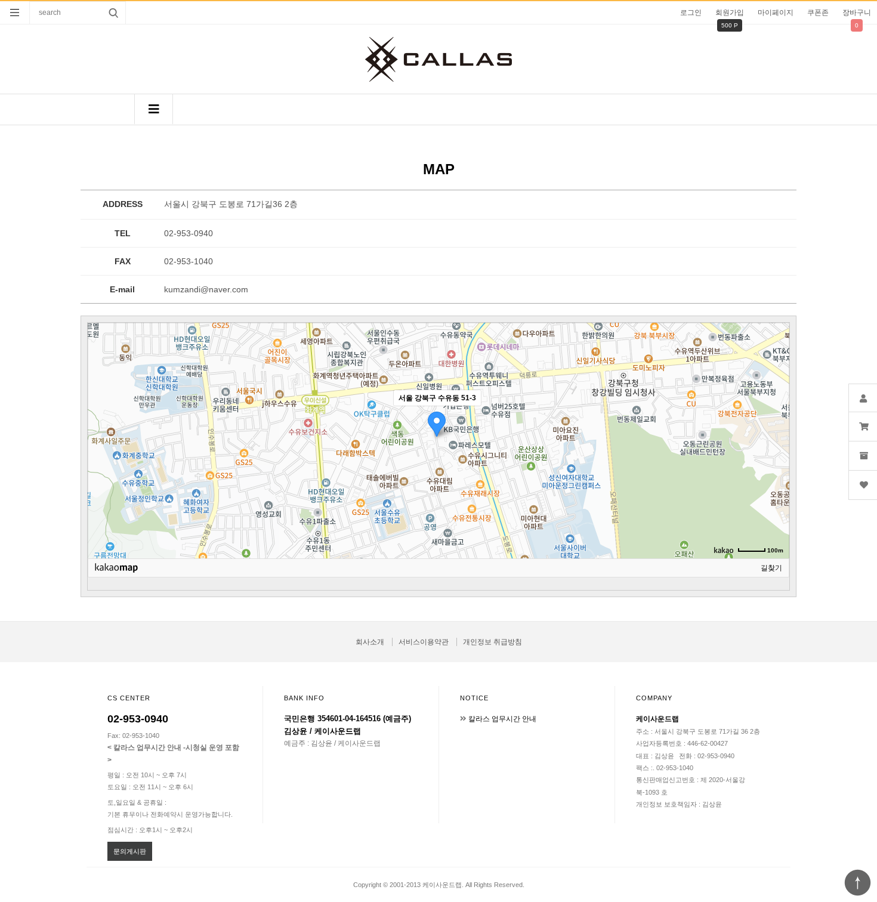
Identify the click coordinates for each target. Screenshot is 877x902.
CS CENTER (128, 698)
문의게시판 (129, 851)
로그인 (691, 12)
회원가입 (729, 12)
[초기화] (774, 462)
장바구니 (856, 12)
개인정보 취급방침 (492, 642)
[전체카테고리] (153, 109)
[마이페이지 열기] (862, 398)
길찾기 (771, 568)
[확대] (774, 419)
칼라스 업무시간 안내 (502, 719)
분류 (15, 12)
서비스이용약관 (424, 642)
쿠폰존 (818, 12)
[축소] (774, 439)
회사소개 (370, 642)
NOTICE (474, 698)
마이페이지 (775, 12)
